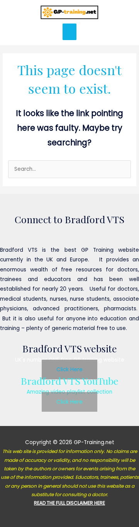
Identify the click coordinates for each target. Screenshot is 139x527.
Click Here (69, 369)
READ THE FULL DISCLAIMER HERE (69, 503)
